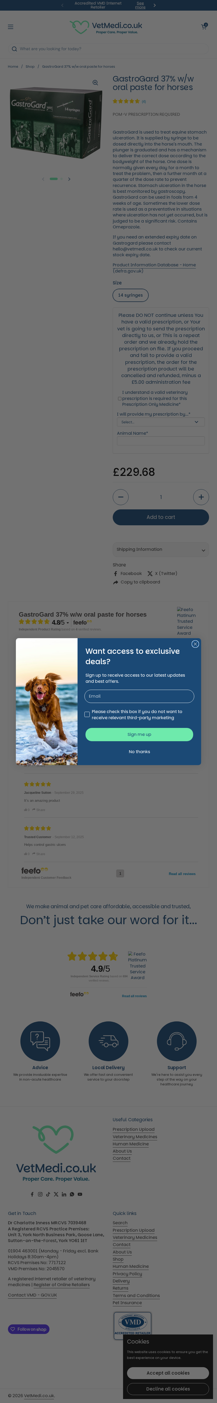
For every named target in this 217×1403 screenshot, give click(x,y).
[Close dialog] (195, 644)
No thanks (139, 752)
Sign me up (139, 734)
